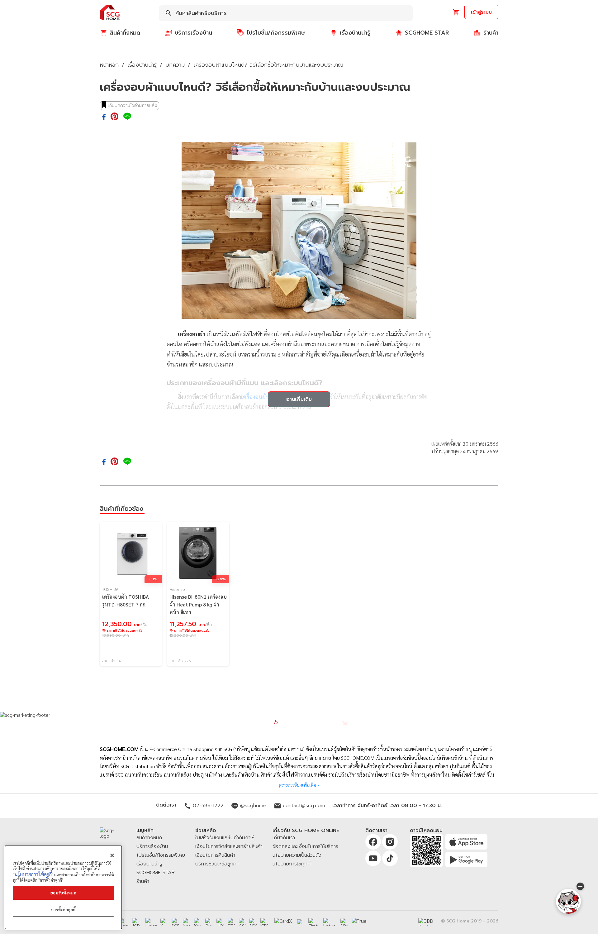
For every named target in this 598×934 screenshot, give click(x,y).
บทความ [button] (175, 64)
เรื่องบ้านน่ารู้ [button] (142, 64)
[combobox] (286, 13)
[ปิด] (112, 855)
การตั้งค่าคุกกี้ (63, 909)
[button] (110, 13)
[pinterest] (114, 117)
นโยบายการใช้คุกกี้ (33, 874)
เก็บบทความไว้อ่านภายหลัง (132, 105)
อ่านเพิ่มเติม (299, 399)
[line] (127, 117)
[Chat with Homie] (568, 901)
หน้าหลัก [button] (109, 64)
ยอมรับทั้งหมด (63, 892)
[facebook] (104, 117)
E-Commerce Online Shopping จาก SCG (190, 749)
